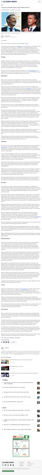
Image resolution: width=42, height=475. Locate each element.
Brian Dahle (17, 337)
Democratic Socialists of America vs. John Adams (14, 387)
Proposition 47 (24, 288)
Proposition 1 (4, 146)
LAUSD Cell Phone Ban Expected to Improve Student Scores (21, 359)
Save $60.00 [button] (24, 455)
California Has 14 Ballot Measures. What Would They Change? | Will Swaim (18, 420)
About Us (29, 462)
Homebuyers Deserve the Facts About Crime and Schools (16, 392)
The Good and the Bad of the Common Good (13, 401)
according (28, 88)
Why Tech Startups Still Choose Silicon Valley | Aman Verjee (17, 410)
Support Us (29, 465)
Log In (39, 1)
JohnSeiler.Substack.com (18, 353)
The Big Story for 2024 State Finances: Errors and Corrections (17, 397)
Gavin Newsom (11, 337)
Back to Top (37, 472)
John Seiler (8, 35)
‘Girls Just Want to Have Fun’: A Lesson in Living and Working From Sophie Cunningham (18, 383)
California (6, 337)
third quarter (32, 70)
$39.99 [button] (24, 454)
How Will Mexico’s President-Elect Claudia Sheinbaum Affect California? (24, 373)
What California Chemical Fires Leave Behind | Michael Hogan (17, 429)
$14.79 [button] (24, 445)
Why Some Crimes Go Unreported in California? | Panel (16, 415)
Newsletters (21, 465)
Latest (4, 408)
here (27, 43)
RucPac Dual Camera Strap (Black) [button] (24, 449)
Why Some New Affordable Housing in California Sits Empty (17, 424)
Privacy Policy (21, 462)
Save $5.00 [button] (24, 447)
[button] (26, 437)
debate (19, 46)
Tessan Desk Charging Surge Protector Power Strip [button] (24, 441)
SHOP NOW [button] (17, 455)
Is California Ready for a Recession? (16, 366)
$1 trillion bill (38, 216)
